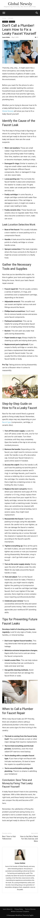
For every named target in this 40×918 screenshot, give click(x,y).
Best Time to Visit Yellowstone (9, 837)
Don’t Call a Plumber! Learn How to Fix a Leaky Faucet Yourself (19, 29)
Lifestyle (10, 18)
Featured (12, 21)
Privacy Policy (19, 909)
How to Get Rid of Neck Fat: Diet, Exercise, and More (29, 838)
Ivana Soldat (6, 37)
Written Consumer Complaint (20, 911)
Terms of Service (30, 909)
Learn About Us (7, 909)
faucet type (6, 422)
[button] (3, 13)
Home (4, 18)
